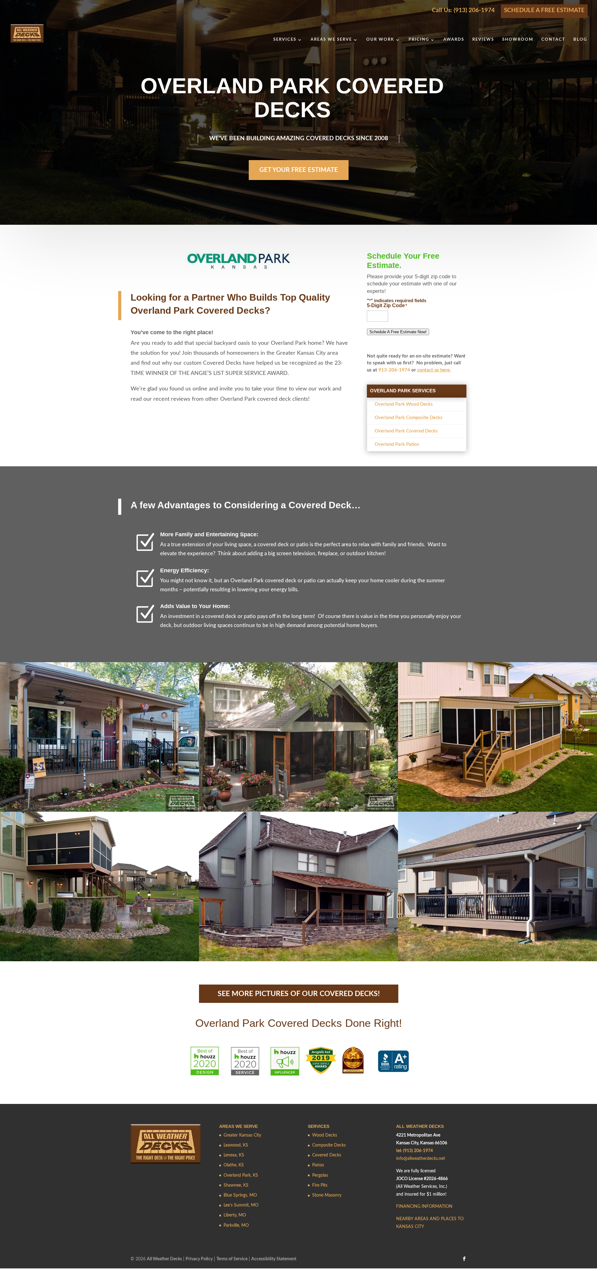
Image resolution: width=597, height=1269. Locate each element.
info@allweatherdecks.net (420, 1159)
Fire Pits (319, 1185)
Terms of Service (232, 1259)
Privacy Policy (199, 1259)
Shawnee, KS (236, 1185)
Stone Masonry (326, 1195)
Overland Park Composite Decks (408, 417)
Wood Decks (324, 1135)
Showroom (517, 40)
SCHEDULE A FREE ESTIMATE (544, 10)
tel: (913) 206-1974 (414, 1151)
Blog (580, 40)
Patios (318, 1165)
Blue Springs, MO (240, 1195)
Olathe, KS (234, 1165)
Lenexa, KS (234, 1155)
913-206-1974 (394, 370)
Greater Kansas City (242, 1135)
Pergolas (320, 1175)
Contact (553, 40)
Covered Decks (326, 1155)
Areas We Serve (331, 40)
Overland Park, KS (241, 1175)
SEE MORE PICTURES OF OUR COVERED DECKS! (299, 993)
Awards (453, 40)
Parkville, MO (236, 1225)
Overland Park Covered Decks (406, 431)
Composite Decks (329, 1145)
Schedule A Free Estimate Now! (398, 332)
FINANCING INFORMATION (424, 1207)
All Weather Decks (164, 1259)
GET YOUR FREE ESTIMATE (298, 170)
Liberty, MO (235, 1215)
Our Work (380, 40)
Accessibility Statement (273, 1259)
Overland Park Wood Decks (404, 404)
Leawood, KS (236, 1145)
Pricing (419, 40)
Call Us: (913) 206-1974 (463, 10)
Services (284, 40)
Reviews (483, 40)
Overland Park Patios (397, 444)
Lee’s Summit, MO (241, 1205)
